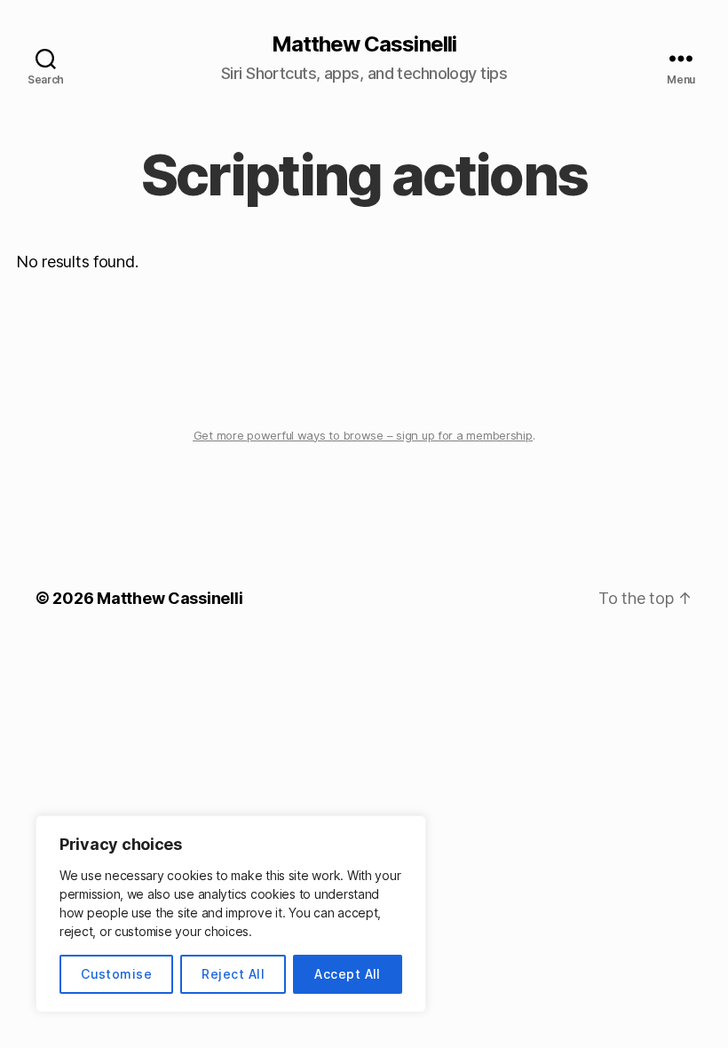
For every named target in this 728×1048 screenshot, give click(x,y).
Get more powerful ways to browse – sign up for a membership (363, 435)
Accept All (347, 973)
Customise (116, 973)
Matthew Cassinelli (363, 44)
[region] (231, 913)
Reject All (233, 973)
